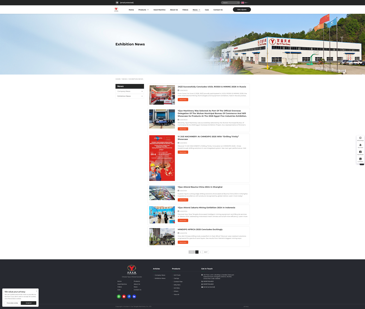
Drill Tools (177, 275)
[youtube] (124, 296)
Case (207, 10)
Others (176, 291)
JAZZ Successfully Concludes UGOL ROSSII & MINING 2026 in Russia (212, 87)
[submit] (238, 2)
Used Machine (159, 10)
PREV (192, 252)
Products (142, 10)
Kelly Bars (177, 285)
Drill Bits (177, 288)
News (195, 10)
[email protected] (126, 3)
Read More (183, 99)
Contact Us (218, 10)
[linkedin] (134, 296)
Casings (176, 278)
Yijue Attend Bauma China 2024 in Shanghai (200, 187)
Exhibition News (136, 79)
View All (176, 294)
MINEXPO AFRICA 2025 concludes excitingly (200, 229)
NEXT (205, 252)
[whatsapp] (119, 296)
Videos (185, 10)
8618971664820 (208, 281)
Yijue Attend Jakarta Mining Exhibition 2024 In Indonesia (206, 207)
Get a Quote (241, 9)
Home (131, 10)
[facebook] (129, 296)
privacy (246, 306)
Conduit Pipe (178, 281)
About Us (174, 10)
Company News (123, 91)
